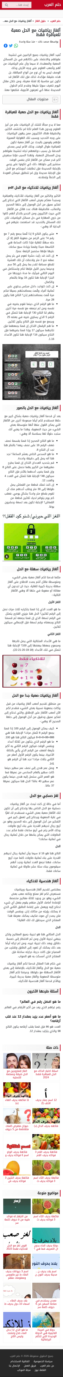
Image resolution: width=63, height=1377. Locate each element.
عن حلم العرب (47, 1365)
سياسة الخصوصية (43, 1361)
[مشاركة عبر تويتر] (11, 46)
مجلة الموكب (24, 1370)
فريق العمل (30, 1365)
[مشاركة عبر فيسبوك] (6, 46)
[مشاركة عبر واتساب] (16, 46)
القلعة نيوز (40, 1370)
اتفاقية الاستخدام (20, 1361)
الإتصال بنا (14, 1365)
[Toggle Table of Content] (53, 99)
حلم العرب (52, 4)
